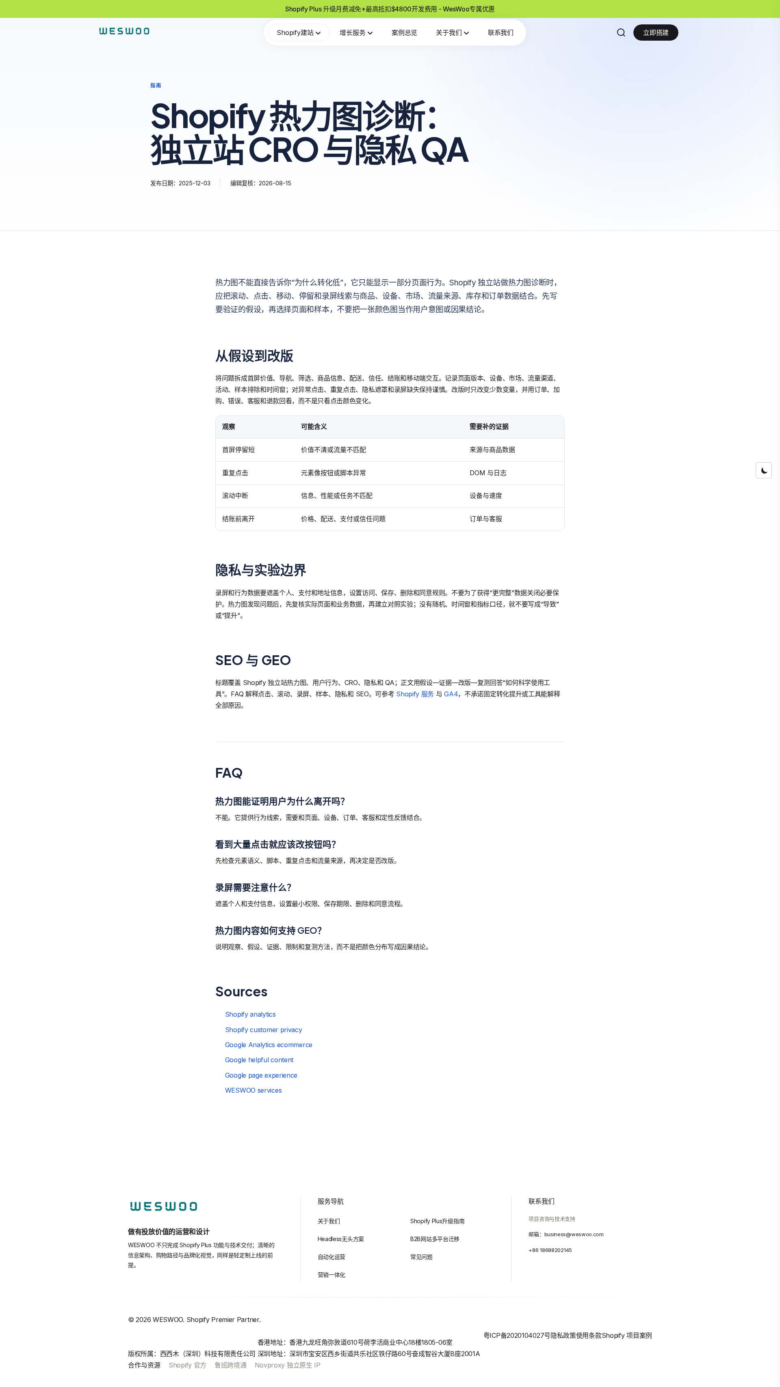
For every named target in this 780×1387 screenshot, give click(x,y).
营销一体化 (332, 1274)
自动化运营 (332, 1256)
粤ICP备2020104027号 (516, 1335)
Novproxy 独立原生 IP (288, 1365)
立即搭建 (656, 32)
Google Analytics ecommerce (268, 1045)
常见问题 (421, 1256)
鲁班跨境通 (230, 1365)
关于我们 (449, 32)
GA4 (451, 694)
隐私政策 (563, 1335)
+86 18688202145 (550, 1250)
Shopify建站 (295, 32)
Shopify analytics (250, 1014)
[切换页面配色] (764, 470)
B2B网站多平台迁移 (434, 1238)
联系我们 (501, 32)
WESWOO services (253, 1090)
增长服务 (353, 32)
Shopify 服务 (415, 694)
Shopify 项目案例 (627, 1335)
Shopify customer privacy (263, 1030)
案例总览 (404, 32)
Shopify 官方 (187, 1365)
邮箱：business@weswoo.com (566, 1234)
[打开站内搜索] (621, 32)
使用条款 (589, 1335)
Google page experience (261, 1075)
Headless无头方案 (341, 1238)
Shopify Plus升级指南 (437, 1220)
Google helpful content (259, 1060)
